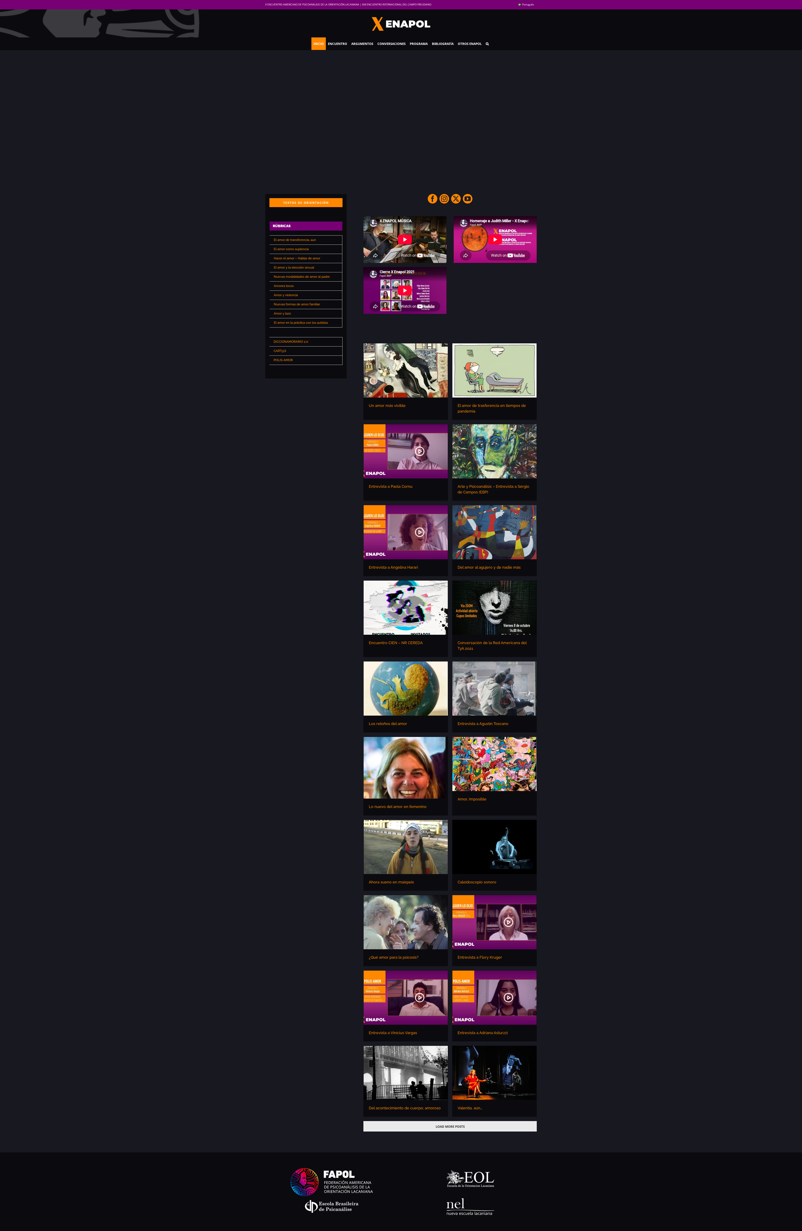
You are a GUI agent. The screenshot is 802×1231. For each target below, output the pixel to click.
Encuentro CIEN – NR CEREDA (396, 643)
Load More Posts (450, 1126)
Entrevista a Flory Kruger (480, 957)
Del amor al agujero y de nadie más (489, 567)
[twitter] (456, 199)
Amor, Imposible (472, 799)
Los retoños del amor (388, 723)
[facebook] (432, 199)
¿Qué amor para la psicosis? (394, 957)
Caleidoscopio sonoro (477, 882)
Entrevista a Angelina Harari (393, 567)
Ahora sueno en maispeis (391, 882)
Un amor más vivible (387, 405)
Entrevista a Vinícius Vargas (393, 1033)
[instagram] (444, 199)
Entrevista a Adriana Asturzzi (483, 1033)
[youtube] (467, 199)
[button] (487, 43)
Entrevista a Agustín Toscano (483, 723)
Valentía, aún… (470, 1108)
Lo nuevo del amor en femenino (397, 806)
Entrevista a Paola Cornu (390, 486)
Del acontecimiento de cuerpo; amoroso (405, 1108)
